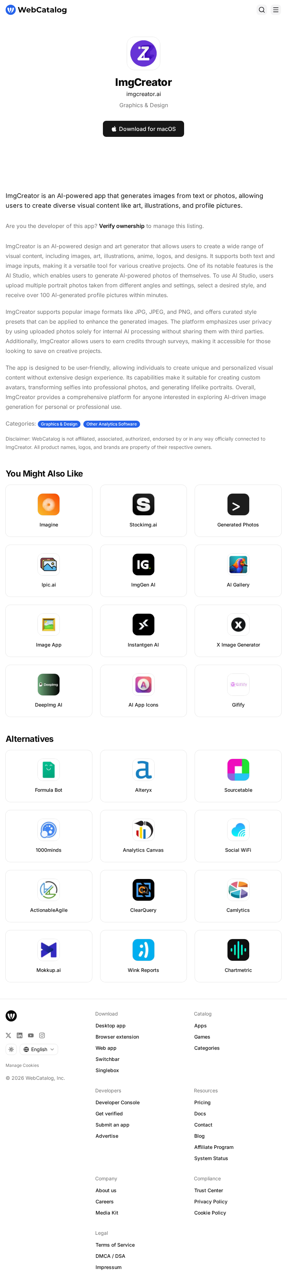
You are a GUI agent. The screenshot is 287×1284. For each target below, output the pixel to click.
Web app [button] (106, 1048)
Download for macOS (147, 128)
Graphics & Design (143, 105)
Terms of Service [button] (115, 1245)
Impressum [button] (108, 1267)
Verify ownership (122, 225)
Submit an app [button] (113, 1125)
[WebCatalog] (11, 1015)
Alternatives (30, 739)
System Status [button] (211, 1158)
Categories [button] (207, 1048)
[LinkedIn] (19, 1035)
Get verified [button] (109, 1113)
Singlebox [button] (107, 1070)
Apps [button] (200, 1025)
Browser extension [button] (117, 1037)
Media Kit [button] (107, 1213)
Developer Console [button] (118, 1102)
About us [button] (106, 1190)
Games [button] (202, 1037)
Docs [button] (200, 1113)
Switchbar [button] (107, 1059)
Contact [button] (203, 1125)
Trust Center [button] (208, 1190)
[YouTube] (31, 1035)
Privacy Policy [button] (210, 1201)
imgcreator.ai (143, 93)
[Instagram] (42, 1035)
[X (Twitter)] (8, 1035)
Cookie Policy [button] (210, 1213)
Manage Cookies (22, 1065)
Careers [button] (105, 1201)
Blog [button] (199, 1136)
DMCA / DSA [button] (110, 1256)
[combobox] (39, 1049)
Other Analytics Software (111, 424)
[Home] (36, 9)
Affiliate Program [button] (213, 1147)
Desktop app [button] (111, 1025)
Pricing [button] (202, 1102)
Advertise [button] (107, 1136)
